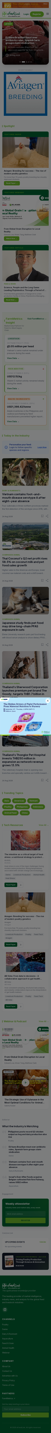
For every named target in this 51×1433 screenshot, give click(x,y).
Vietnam (33, 801)
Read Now (20, 1266)
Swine (5, 1329)
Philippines (22, 807)
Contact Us (7, 1371)
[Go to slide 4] (28, 61)
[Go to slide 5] (31, 61)
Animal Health (8, 1348)
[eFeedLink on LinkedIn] (5, 1309)
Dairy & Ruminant (9, 1334)
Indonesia (38, 807)
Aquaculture (7, 1338)
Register (37, 14)
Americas (19, 801)
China (25, 813)
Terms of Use (8, 1385)
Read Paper (11, 885)
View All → (44, 825)
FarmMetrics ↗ (8, 1398)
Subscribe (26, 1415)
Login (26, 14)
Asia (6, 801)
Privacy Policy (8, 1380)
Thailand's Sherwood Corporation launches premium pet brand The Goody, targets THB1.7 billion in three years (25, 692)
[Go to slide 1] (20, 61)
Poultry (7, 807)
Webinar (6, 1352)
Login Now (42, 447)
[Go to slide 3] (25, 61)
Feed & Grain (8, 1343)
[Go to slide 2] (22, 61)
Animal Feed (10, 813)
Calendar (43, 1242)
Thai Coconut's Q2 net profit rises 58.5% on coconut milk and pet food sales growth (24, 562)
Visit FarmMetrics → (37, 318)
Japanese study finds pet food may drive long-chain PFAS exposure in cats (23, 626)
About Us (6, 1366)
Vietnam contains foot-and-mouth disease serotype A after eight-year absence (24, 497)
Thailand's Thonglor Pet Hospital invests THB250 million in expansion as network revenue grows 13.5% (23, 760)
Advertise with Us (10, 1376)
